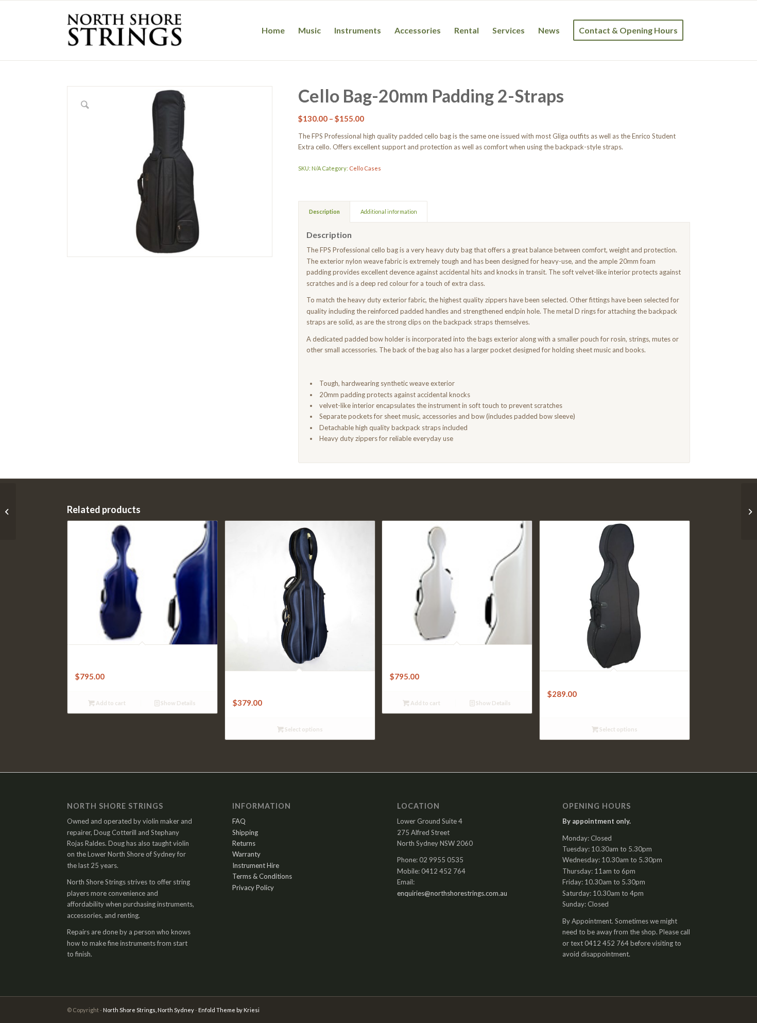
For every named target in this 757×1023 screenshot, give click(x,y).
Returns (243, 843)
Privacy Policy (253, 887)
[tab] (324, 211)
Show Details (178, 703)
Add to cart (110, 703)
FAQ (239, 821)
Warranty (246, 854)
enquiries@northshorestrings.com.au (452, 893)
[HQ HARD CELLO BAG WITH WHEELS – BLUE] (8, 511)
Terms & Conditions (262, 876)
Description (324, 211)
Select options (303, 729)
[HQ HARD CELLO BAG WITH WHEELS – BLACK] (749, 511)
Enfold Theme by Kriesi (229, 1010)
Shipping (245, 832)
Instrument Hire (255, 865)
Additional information (388, 211)
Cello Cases (365, 168)
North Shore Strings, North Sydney (148, 1010)
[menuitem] (273, 30)
